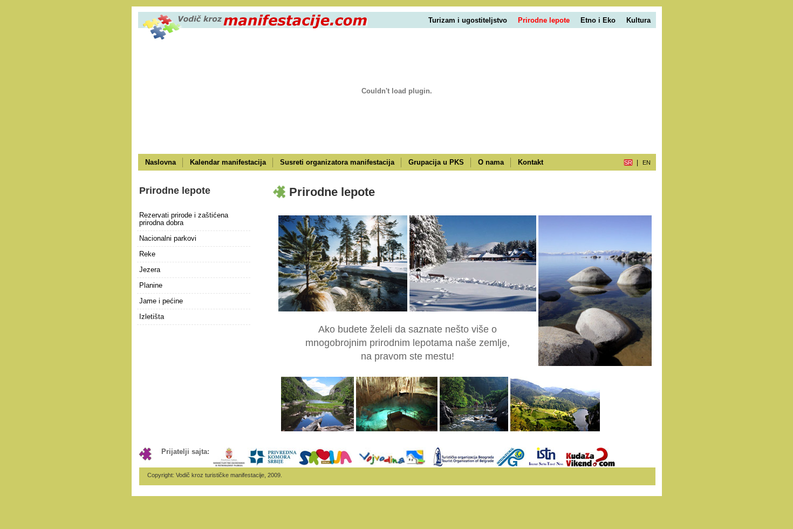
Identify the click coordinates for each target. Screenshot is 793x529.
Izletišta (151, 317)
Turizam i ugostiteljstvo (467, 20)
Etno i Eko (598, 20)
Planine (150, 285)
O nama (491, 162)
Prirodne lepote (544, 20)
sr (628, 162)
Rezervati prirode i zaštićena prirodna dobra (183, 219)
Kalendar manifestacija (228, 162)
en (646, 162)
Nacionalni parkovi (167, 238)
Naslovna (160, 162)
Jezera (149, 270)
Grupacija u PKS (436, 162)
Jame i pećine (161, 301)
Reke (147, 254)
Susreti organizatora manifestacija (337, 162)
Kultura (638, 20)
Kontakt (530, 162)
